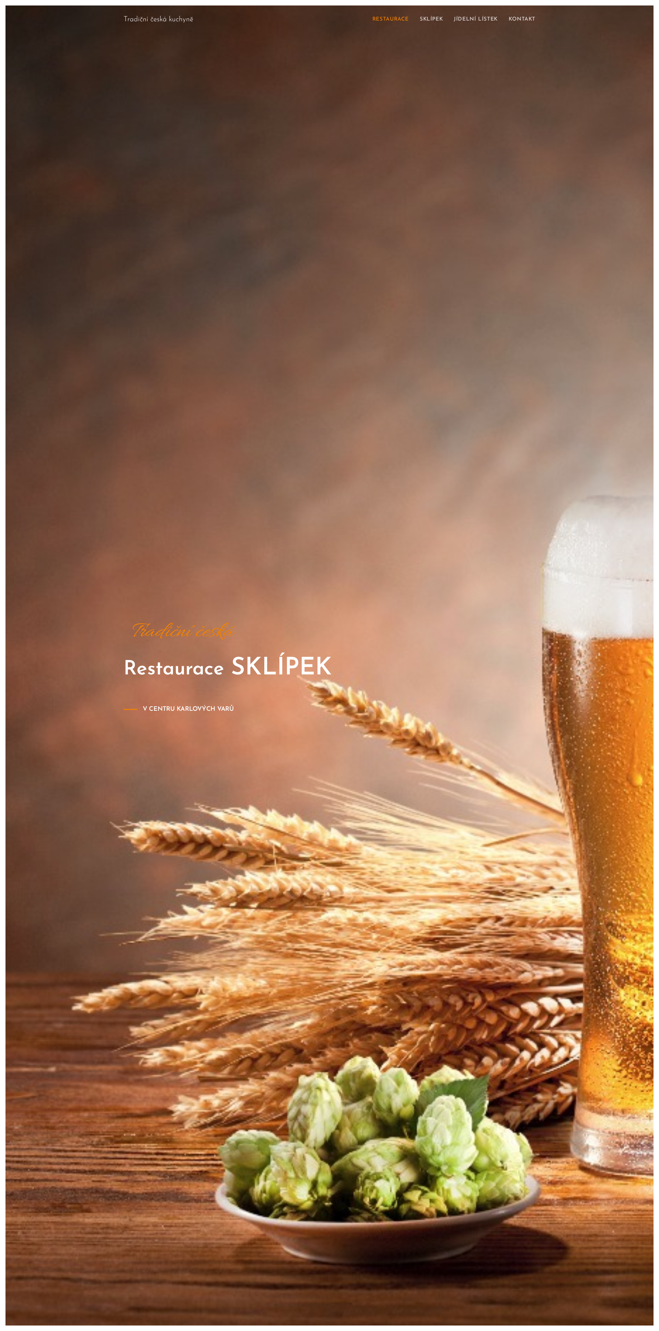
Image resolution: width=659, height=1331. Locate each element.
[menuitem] (392, 19)
